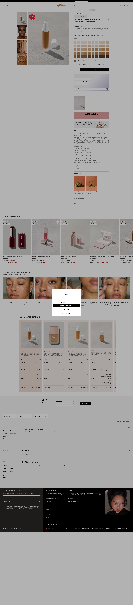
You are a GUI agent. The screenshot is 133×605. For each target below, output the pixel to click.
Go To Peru (66, 309)
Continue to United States (66, 305)
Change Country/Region (66, 313)
